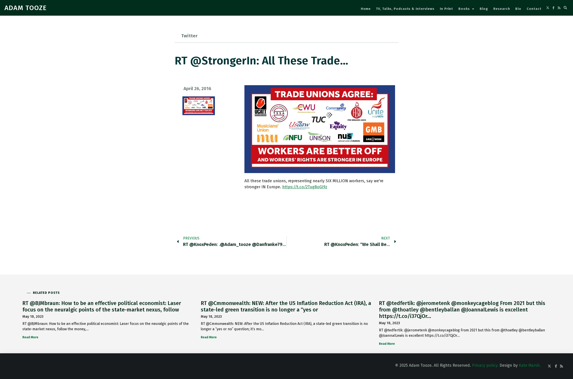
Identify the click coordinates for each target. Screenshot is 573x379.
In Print (446, 9)
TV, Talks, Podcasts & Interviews (405, 9)
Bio (518, 9)
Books (464, 9)
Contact (534, 9)
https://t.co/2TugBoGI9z (304, 186)
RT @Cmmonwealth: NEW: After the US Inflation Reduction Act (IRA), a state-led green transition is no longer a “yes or (286, 306)
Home (366, 9)
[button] (565, 8)
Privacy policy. (485, 365)
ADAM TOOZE (25, 8)
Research (501, 9)
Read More (30, 337)
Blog (484, 9)
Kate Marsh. (530, 365)
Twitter (189, 35)
